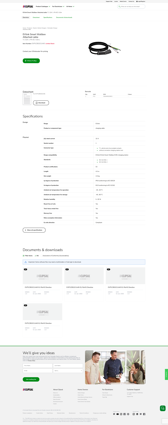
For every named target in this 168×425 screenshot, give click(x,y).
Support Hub (130, 396)
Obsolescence (72, 413)
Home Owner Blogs (82, 399)
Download (41, 103)
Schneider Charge (52, 28)
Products (29, 28)
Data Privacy (50, 413)
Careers (55, 403)
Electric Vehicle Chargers (39, 28)
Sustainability (56, 395)
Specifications (47, 17)
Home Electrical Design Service (85, 397)
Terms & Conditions (84, 413)
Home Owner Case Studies (84, 401)
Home (24, 28)
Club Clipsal (105, 393)
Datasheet (36, 17)
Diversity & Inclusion (58, 401)
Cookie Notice (39, 413)
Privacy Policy (31, 360)
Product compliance (27, 413)
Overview (26, 17)
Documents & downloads (64, 17)
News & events (56, 399)
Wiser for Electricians (107, 395)
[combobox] (68, 371)
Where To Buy (31, 61)
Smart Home (80, 395)
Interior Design (81, 393)
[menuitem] (43, 6)
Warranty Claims (61, 413)
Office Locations (57, 397)
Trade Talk (104, 397)
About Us (55, 393)
